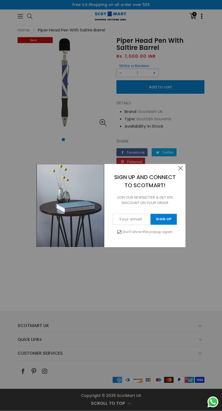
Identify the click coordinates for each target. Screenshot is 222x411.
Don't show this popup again (147, 231)
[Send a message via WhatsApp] (213, 402)
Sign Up (164, 219)
